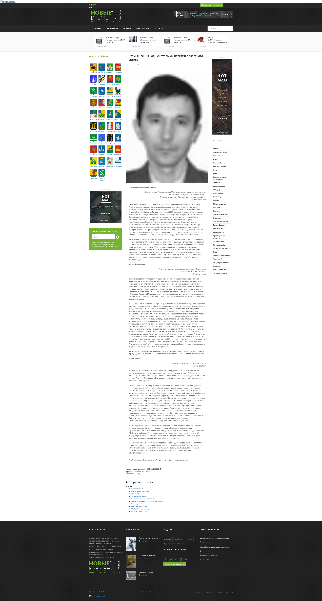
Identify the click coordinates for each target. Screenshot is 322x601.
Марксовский (109, 119)
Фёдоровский (109, 73)
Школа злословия (219, 270)
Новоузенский (93, 119)
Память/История (219, 225)
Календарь (217, 190)
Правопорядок (218, 232)
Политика (97, 28)
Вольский (109, 155)
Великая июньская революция (143, 498)
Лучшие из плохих (146, 572)
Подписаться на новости (211, 5)
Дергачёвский (93, 155)
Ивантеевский (93, 143)
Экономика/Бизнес (220, 273)
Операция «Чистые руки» (141, 503)
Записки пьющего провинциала (219, 178)
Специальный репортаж (221, 248)
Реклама (219, 592)
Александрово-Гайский (101, 179)
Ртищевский (93, 96)
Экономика (112, 28)
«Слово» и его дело (139, 511)
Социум (159, 28)
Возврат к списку (133, 474)
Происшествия (143, 28)
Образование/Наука (220, 214)
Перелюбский (109, 108)
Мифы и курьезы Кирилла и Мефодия (147, 501)
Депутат (216, 170)
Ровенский (109, 96)
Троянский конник (138, 496)
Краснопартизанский (93, 131)
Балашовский (93, 166)
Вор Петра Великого (139, 506)
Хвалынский (101, 73)
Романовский (101, 96)
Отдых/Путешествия (220, 221)
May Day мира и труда (140, 508)
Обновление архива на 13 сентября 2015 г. (148, 41)
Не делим (216, 211)
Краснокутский (101, 131)
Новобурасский (101, 119)
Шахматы (216, 266)
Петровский (101, 108)
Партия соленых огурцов (148, 538)
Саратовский (109, 84)
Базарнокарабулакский (109, 166)
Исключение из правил (140, 491)
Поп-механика (218, 228)
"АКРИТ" (101, 592)
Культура (127, 28)
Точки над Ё (217, 259)
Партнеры (229, 592)
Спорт (215, 252)
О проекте (198, 592)
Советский (101, 84)
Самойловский (118, 84)
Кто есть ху (217, 197)
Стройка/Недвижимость (222, 255)
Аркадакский (93, 178)
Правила (209, 592)
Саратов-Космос (219, 241)
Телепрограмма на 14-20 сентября (183, 41)
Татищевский (93, 84)
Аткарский (118, 166)
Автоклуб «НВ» (218, 156)
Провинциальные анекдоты (219, 237)
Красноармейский (109, 131)
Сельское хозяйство (220, 245)
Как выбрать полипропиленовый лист (214, 547)
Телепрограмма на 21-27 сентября (115, 41)
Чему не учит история (143, 471)
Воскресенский (101, 155)
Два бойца (135, 493)
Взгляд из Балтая (219, 163)
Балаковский (101, 166)
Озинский (118, 108)
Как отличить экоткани (209, 556)
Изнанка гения (137, 488)
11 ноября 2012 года (147, 555)
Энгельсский (93, 73)
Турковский (118, 73)
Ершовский (101, 143)
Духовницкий (118, 143)
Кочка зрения (218, 193)
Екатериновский (109, 143)
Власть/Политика (219, 166)
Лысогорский (118, 119)
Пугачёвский (118, 96)
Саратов (92, 5)
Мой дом (216, 207)
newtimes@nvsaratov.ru (151, 592)
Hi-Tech (215, 148)
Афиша (215, 159)
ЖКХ (215, 173)
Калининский (118, 131)
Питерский (93, 108)
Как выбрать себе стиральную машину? (215, 538)
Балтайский (118, 155)
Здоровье (216, 183)
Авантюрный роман (220, 152)
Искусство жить (219, 186)
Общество (217, 218)
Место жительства (219, 204)
